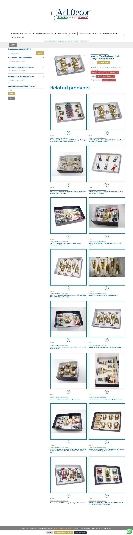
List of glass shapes (17, 37)
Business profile (62, 33)
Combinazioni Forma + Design (107, 33)
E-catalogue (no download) (22, 33)
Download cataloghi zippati (87, 33)
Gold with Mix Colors (108, 80)
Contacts (74, 33)
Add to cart (103, 62)
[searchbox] (17, 61)
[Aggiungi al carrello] (68, 133)
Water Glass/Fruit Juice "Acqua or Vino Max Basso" (104, 72)
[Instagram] (124, 35)
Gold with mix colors (44, 528)
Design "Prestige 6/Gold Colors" (113, 67)
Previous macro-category (64, 532)
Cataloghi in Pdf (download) (44, 33)
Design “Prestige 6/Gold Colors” (99, 54)
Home (23, 528)
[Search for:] (26, 90)
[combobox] (26, 61)
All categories (31, 528)
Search (40, 53)
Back (50, 532)
